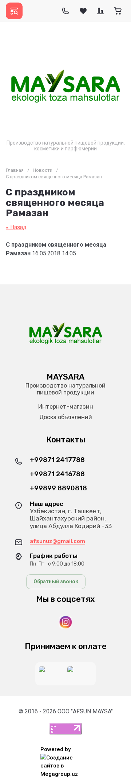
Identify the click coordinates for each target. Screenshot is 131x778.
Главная (15, 170)
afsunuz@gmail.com (57, 541)
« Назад (16, 227)
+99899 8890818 (58, 488)
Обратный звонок (55, 581)
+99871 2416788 (57, 474)
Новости (42, 170)
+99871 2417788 (57, 460)
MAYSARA (65, 377)
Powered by (55, 749)
